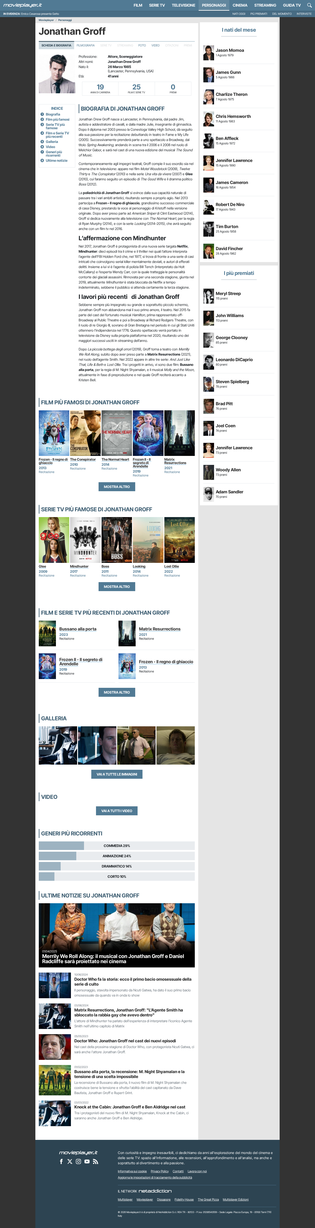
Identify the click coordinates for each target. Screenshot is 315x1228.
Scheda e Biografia (56, 45)
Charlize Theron (232, 94)
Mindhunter (79, 566)
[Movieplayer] (78, 1153)
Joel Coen (226, 425)
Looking (139, 566)
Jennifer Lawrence (234, 160)
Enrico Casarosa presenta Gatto (40, 13)
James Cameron (232, 182)
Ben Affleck (227, 138)
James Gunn (228, 72)
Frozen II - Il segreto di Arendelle (142, 462)
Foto (142, 45)
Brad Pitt (224, 403)
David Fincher (229, 248)
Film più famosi (57, 119)
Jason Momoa (230, 50)
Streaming (265, 5)
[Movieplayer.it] (22, 5)
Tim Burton (227, 226)
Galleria (52, 141)
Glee (42, 566)
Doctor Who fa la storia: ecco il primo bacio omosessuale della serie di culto (133, 982)
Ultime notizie (57, 160)
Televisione (183, 5)
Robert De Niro (230, 204)
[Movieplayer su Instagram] (78, 1161)
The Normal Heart (115, 459)
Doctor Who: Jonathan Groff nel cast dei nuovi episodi (125, 1040)
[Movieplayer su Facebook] (61, 1161)
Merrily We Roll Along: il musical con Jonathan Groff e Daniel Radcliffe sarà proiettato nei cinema (113, 958)
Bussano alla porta (77, 629)
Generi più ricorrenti (54, 153)
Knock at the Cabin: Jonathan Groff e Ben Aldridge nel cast (129, 1106)
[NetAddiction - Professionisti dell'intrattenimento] (155, 1191)
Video (156, 45)
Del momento (282, 13)
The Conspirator (83, 459)
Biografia (53, 114)
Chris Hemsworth (233, 116)
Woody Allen (228, 469)
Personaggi (65, 20)
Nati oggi (238, 13)
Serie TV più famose (55, 126)
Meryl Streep (228, 293)
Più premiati (258, 13)
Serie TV (157, 5)
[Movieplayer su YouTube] (87, 1161)
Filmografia (86, 45)
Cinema (240, 5)
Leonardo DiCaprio (234, 359)
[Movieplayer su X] (70, 1161)
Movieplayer (46, 20)
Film (138, 5)
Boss (105, 566)
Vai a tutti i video (116, 811)
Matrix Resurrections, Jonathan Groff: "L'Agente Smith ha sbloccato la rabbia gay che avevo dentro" (128, 1012)
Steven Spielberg (232, 381)
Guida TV (292, 5)
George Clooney (232, 337)
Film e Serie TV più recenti (57, 135)
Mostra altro (117, 487)
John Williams (230, 315)
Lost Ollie (171, 566)
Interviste (304, 13)
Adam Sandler (229, 491)
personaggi (214, 5)
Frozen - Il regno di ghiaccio (53, 461)
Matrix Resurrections (175, 461)
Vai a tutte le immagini (117, 774)
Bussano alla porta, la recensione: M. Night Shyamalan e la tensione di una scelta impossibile (129, 1074)
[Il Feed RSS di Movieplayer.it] (95, 1161)
